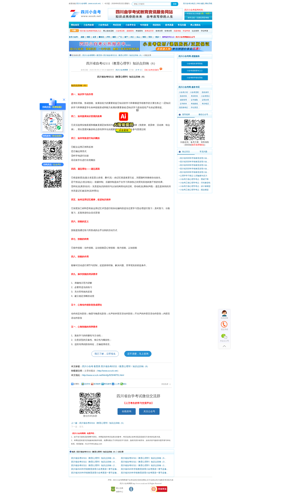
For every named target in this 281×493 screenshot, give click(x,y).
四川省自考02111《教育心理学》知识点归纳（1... (143, 465)
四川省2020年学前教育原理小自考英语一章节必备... (95, 469)
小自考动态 (103, 25)
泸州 (108, 37)
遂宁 (126, 37)
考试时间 (194, 96)
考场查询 (139, 31)
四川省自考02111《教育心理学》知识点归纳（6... (93, 458)
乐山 (138, 37)
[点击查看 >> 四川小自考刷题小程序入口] (52, 131)
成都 (82, 37)
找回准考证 (183, 107)
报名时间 (183, 96)
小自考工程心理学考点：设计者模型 (195, 186)
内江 (132, 37)
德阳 (114, 37)
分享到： (77, 384)
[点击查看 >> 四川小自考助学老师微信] (52, 160)
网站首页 (75, 25)
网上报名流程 (108, 31)
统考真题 (169, 25)
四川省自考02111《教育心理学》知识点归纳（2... (93, 465)
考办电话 (205, 104)
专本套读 (144, 25)
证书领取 (194, 100)
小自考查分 (205, 96)
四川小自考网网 (88, 55)
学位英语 (194, 107)
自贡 (94, 37)
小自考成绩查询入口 (195, 71)
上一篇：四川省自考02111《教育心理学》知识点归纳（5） (98, 423)
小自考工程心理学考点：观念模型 (194, 190)
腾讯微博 (107, 384)
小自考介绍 (183, 92)
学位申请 (204, 31)
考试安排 (117, 25)
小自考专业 (130, 25)
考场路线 (194, 104)
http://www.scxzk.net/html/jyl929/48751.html (103, 375)
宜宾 (150, 37)
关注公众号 (149, 411)
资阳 (144, 37)
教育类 (99, 55)
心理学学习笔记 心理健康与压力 (193, 176)
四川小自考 (87, 366)
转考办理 (168, 31)
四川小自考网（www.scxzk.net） (89, 3)
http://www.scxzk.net (107, 370)
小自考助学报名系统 (195, 78)
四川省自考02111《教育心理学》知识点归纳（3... (143, 462)
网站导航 (208, 3)
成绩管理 (183, 100)
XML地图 (200, 3)
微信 (124, 384)
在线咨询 (126, 411)
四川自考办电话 (189, 3)
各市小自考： (74, 37)
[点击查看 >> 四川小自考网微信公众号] (52, 188)
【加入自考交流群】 (152, 70)
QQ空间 (87, 384)
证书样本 (183, 104)
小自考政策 (89, 25)
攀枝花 (101, 37)
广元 (120, 37)
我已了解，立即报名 (105, 353)
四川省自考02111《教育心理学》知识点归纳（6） (123, 55)
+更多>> (157, 37)
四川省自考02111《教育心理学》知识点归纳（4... (93, 462)
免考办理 (159, 31)
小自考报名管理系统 (195, 64)
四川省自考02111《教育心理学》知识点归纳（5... (143, 458)
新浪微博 (97, 384)
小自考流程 (194, 92)
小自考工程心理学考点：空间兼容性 (195, 183)
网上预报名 (195, 25)
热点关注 (186, 151)
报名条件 (205, 92)
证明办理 (205, 100)
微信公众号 (203, 114)
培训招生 (157, 25)
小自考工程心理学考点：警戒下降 (194, 179)
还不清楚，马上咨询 (137, 353)
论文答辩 (195, 31)
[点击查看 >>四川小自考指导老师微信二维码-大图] (195, 140)
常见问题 (182, 25)
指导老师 (186, 114)
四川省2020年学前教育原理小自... (194, 158)
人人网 (117, 384)
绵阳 (88, 37)
